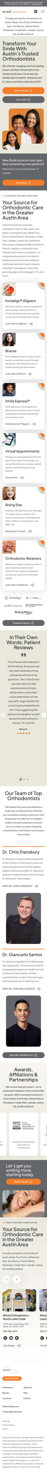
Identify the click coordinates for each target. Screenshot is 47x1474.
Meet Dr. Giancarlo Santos (18, 988)
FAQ (25, 1393)
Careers (27, 1398)
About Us (28, 1387)
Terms (5, 1428)
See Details (9, 1345)
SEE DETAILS (37, 4)
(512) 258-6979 (10, 1331)
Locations (6, 1398)
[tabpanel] (23, 697)
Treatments (7, 1387)
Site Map (6, 1421)
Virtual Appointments (12, 1412)
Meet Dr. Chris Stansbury (17, 886)
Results (5, 1393)
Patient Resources (10, 1406)
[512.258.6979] (35, 11)
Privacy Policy (8, 1425)
